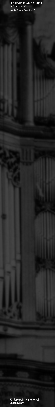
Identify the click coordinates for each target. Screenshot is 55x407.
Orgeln (31, 10)
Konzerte (20, 10)
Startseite (13, 10)
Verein (26, 10)
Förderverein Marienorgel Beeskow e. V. (26, 4)
